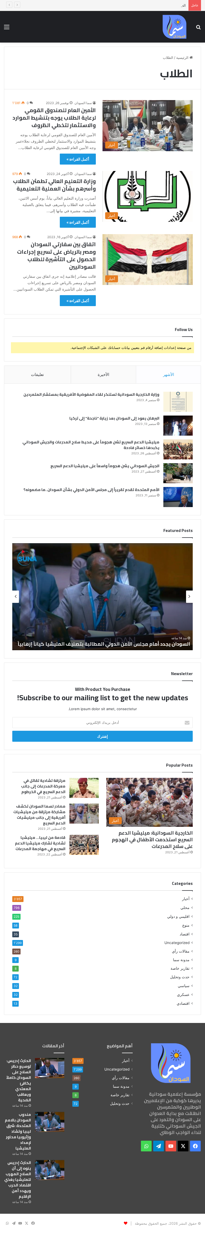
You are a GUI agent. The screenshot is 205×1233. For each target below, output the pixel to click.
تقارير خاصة (180, 968)
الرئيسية (183, 57)
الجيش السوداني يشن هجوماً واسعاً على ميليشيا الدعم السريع (104, 465)
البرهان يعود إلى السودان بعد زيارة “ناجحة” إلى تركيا (114, 418)
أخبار (186, 899)
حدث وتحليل (180, 977)
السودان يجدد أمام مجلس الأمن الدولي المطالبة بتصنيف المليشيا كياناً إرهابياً (104, 644)
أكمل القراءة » (77, 159)
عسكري (183, 994)
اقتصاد (185, 934)
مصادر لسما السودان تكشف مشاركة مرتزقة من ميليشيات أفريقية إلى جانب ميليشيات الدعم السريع (39, 815)
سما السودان (83, 103)
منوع (186, 925)
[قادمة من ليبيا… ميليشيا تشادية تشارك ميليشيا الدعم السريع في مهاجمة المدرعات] (84, 845)
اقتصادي (183, 1003)
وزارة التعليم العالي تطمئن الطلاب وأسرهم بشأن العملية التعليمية (54, 184)
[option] (102, 596)
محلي (185, 907)
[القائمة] (6, 29)
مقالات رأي (181, 951)
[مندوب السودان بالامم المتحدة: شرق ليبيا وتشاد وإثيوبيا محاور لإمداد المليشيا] (49, 1122)
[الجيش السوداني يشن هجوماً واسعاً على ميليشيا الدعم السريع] (178, 473)
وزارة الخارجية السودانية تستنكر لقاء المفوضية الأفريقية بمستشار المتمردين (91, 394)
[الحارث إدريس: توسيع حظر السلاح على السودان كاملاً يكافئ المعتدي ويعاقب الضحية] (49, 1068)
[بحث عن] (198, 29)
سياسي (184, 985)
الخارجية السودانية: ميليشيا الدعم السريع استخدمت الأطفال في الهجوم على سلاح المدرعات (152, 839)
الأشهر (168, 374)
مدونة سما (181, 960)
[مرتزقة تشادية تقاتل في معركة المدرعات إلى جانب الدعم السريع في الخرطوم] (84, 788)
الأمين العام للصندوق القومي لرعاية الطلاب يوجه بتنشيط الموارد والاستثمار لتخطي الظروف (54, 117)
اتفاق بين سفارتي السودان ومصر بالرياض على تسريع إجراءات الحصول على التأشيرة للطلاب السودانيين (56, 255)
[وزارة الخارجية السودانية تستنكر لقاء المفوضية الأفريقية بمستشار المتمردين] (178, 402)
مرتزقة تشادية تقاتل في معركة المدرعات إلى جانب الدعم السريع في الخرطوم (43, 786)
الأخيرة (103, 374)
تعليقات (37, 374)
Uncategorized (177, 943)
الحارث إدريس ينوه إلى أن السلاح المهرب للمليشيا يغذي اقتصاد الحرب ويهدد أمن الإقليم (121, 5)
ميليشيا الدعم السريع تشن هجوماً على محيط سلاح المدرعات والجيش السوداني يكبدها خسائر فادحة (90, 445)
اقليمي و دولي (178, 916)
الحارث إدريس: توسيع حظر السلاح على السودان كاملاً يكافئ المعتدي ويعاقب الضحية (18, 1080)
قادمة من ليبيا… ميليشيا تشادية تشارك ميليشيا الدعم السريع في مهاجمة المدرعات (40, 843)
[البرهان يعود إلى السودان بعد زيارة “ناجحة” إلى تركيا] (178, 426)
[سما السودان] (175, 27)
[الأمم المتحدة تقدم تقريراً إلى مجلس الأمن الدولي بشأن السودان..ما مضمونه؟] (178, 497)
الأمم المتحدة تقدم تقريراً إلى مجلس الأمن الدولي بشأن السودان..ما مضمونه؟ (91, 489)
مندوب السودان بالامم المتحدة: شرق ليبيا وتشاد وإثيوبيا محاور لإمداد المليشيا (18, 1131)
